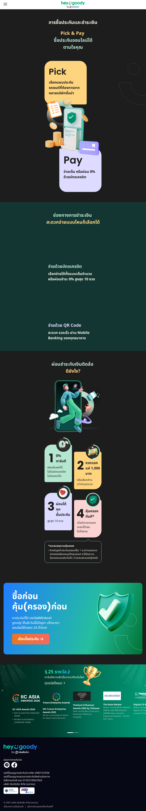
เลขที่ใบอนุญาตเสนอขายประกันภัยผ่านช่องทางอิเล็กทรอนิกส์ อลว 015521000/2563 (27, 780)
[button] (30, 639)
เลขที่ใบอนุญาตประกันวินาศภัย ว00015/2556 (26, 773)
